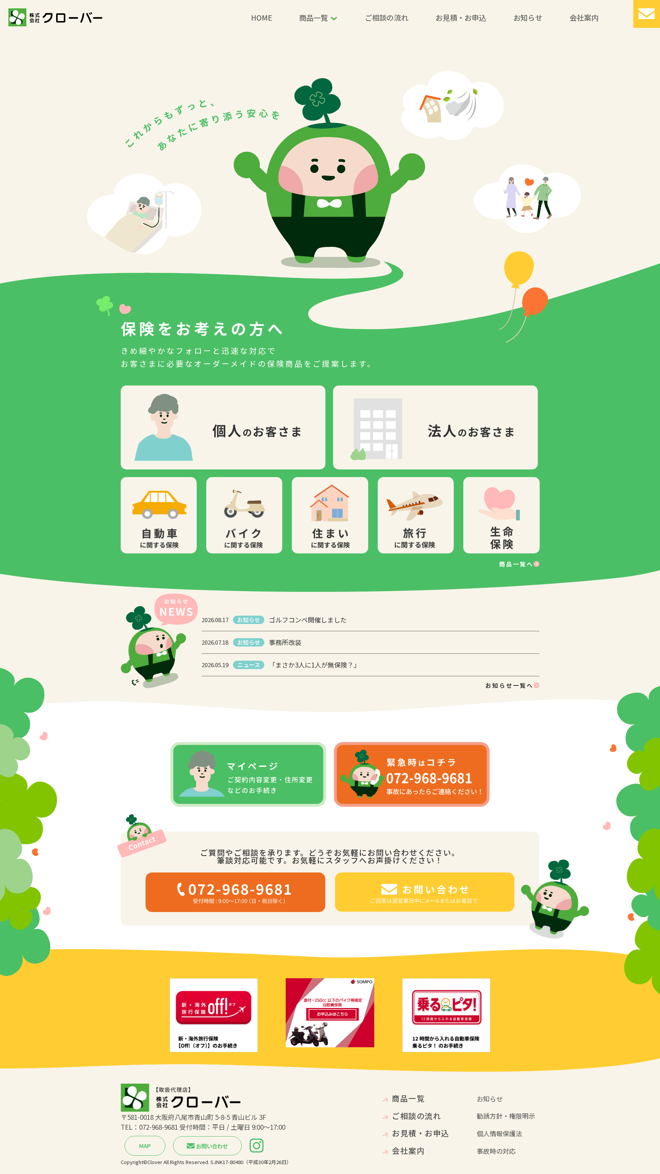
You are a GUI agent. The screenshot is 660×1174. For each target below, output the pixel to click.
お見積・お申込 (460, 17)
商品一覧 (313, 17)
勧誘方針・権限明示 (506, 1116)
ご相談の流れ (386, 17)
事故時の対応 (496, 1151)
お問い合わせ (211, 1146)
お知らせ (527, 17)
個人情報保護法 (499, 1133)
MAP (145, 1146)
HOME (261, 17)
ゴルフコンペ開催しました (308, 620)
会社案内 (584, 17)
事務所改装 (285, 643)
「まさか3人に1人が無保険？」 (314, 665)
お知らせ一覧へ (509, 685)
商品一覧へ (516, 564)
